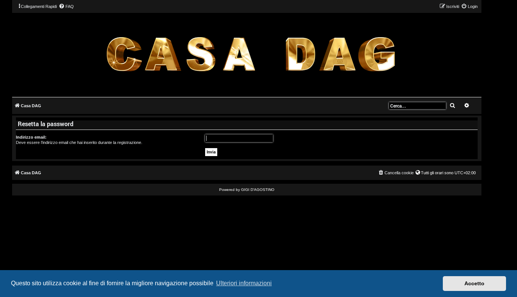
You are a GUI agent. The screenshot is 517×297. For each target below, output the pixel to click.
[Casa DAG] (250, 54)
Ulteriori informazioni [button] (244, 283)
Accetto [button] (474, 283)
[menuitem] (66, 6)
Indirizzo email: (31, 137)
